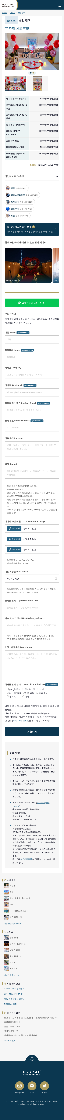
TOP (32, 1060)
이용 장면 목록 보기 (12, 923)
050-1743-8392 (20, 720)
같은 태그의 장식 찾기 (22, 227)
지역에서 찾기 (11, 1004)
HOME (4, 12)
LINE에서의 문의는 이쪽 (33, 302)
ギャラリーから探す (14, 988)
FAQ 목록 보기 (10, 1040)
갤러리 (12, 12)
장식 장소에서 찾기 (13, 993)
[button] (18, 51)
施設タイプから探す (14, 998)
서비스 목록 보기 (11, 975)
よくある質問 (26, 859)
